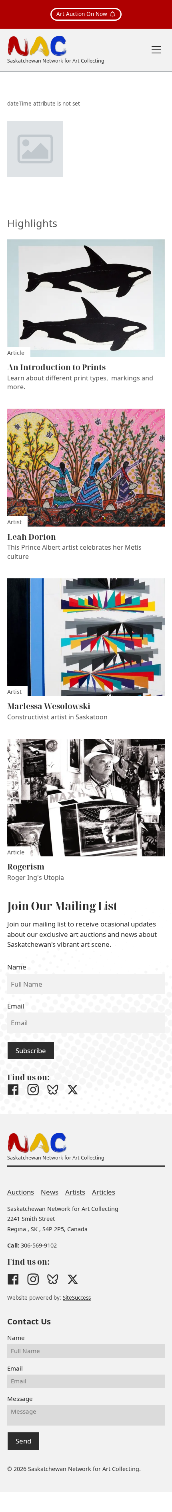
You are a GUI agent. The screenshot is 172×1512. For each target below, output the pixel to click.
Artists (75, 1192)
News (49, 1192)
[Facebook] (13, 1090)
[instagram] (33, 1090)
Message (20, 1398)
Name (16, 966)
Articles (103, 1192)
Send (23, 1440)
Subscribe (31, 1050)
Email (15, 1006)
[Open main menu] (156, 49)
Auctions (20, 1192)
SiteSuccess (77, 1297)
